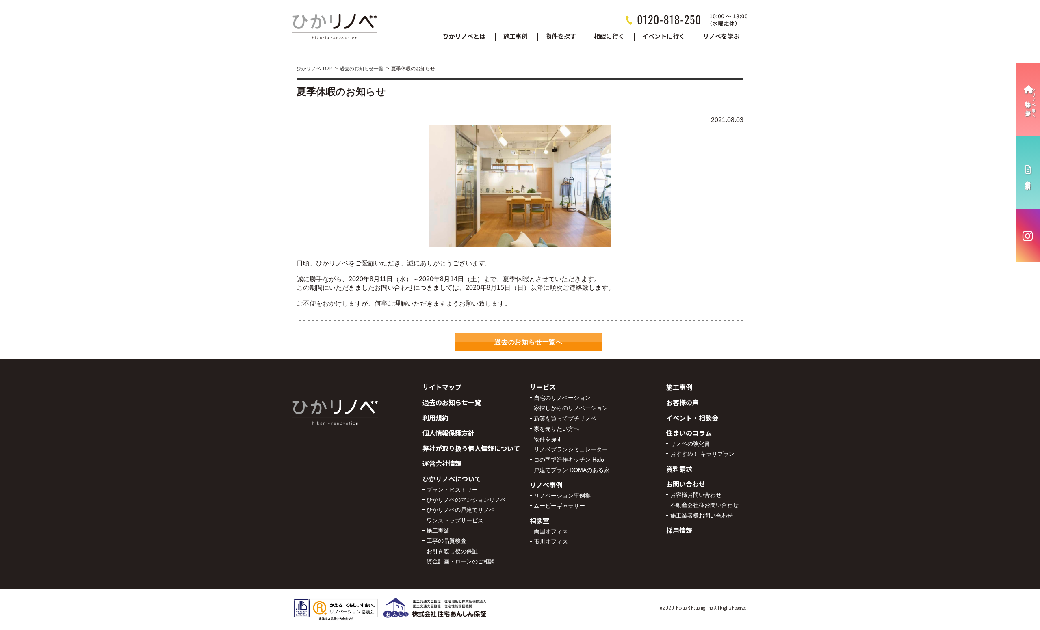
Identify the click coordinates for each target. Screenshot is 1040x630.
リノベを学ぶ (721, 36)
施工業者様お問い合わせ (701, 515)
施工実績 (438, 530)
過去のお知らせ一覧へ (528, 342)
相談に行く (609, 36)
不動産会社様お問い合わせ (704, 505)
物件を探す (561, 36)
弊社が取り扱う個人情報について (471, 448)
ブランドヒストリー (452, 489)
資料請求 (679, 469)
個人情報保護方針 (448, 433)
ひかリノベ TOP (314, 68)
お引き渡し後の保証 (452, 551)
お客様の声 (682, 402)
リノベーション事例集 (562, 495)
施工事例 (515, 36)
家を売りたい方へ (556, 428)
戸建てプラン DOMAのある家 (571, 470)
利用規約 (435, 418)
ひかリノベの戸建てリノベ (461, 510)
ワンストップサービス (455, 520)
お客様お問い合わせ (696, 495)
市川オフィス (551, 541)
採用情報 (679, 530)
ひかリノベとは (464, 36)
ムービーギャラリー (559, 506)
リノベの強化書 (690, 443)
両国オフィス (551, 531)
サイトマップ (442, 387)
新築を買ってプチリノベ (565, 418)
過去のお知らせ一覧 (362, 68)
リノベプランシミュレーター (571, 449)
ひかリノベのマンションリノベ (466, 499)
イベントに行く (663, 36)
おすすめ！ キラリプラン (702, 454)
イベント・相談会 (692, 418)
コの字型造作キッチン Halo (569, 459)
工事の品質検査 (446, 540)
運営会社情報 (442, 463)
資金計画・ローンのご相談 (461, 561)
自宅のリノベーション (562, 398)
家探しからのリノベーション (571, 408)
